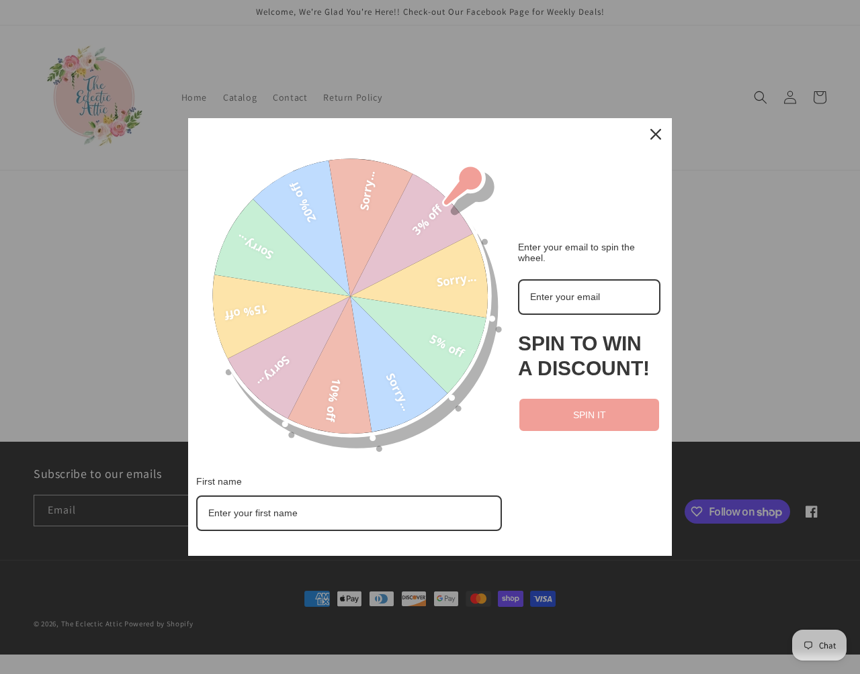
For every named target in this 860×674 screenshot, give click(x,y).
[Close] (656, 134)
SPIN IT (589, 415)
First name (219, 481)
